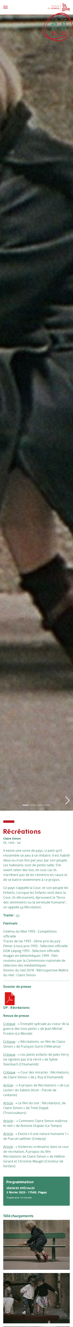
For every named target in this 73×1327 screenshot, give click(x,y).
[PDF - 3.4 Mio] (9, 998)
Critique (9, 1024)
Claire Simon (12, 838)
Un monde (26, 1197)
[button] (67, 410)
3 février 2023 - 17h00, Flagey (26, 1192)
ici (17, 915)
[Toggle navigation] (18, 7)
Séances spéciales (20, 1188)
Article (8, 1085)
